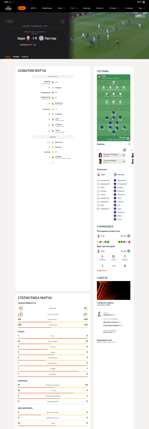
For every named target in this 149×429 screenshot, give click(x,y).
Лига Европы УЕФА (8, 8)
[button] (61, 8)
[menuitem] (22, 8)
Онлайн (16, 57)
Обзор (7, 57)
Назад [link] (10, 21)
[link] (22, 8)
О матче (24, 57)
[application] (107, 35)
